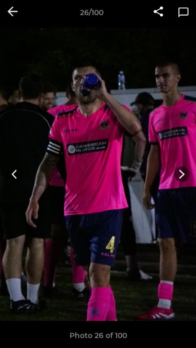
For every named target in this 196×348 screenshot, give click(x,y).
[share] (158, 12)
